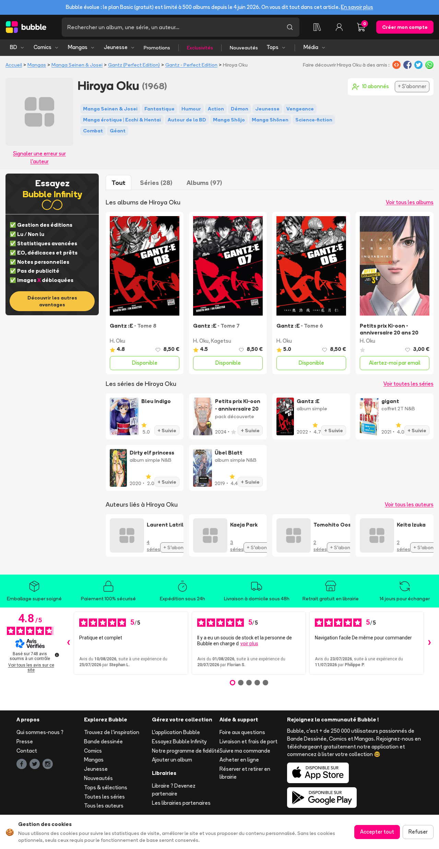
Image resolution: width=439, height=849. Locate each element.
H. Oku (117, 341)
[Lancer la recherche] (289, 27)
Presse (24, 741)
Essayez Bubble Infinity (179, 741)
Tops (272, 47)
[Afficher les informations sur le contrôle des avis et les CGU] (57, 655)
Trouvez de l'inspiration (111, 732)
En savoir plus (357, 7)
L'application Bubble (176, 732)
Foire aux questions (242, 732)
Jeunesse (116, 47)
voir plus (249, 643)
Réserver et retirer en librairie (245, 773)
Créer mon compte (405, 27)
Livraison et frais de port (248, 741)
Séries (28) (156, 183)
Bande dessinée (103, 741)
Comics (42, 47)
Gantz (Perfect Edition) (134, 65)
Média (311, 47)
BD (13, 47)
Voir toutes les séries (408, 383)
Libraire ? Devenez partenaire (173, 789)
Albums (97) (204, 183)
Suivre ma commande (245, 750)
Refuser (418, 831)
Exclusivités (200, 48)
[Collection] (317, 27)
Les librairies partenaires (181, 803)
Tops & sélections (105, 787)
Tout (118, 183)
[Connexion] (339, 27)
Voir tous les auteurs (409, 504)
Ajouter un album (172, 759)
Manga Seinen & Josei (77, 65)
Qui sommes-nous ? (39, 732)
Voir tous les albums (410, 202)
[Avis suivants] (429, 643)
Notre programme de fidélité (186, 750)
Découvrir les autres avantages (52, 301)
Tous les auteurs (103, 805)
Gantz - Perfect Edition (191, 65)
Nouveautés (244, 48)
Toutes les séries (104, 796)
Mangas (77, 47)
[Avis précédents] (68, 643)
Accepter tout (377, 831)
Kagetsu (221, 341)
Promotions (157, 48)
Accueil (13, 65)
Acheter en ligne (239, 759)
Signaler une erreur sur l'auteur (39, 157)
